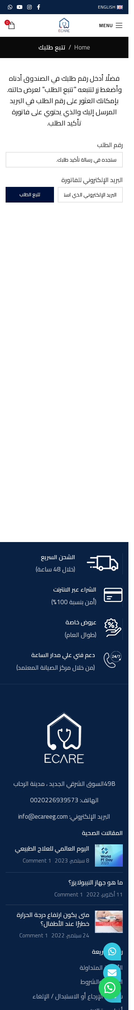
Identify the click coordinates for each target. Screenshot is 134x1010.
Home (82, 47)
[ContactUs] (112, 973)
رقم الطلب (110, 145)
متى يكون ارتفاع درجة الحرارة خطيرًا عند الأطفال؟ (53, 919)
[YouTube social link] (20, 7)
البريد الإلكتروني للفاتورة (92, 180)
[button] (110, 987)
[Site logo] (64, 25)
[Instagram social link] (29, 7)
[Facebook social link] (38, 7)
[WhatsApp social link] (10, 7)
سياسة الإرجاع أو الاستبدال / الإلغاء (77, 996)
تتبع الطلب (30, 194)
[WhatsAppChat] (112, 951)
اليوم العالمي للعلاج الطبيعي (52, 848)
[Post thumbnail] (109, 855)
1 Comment (37, 860)
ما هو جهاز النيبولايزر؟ (95, 882)
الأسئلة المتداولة (101, 967)
